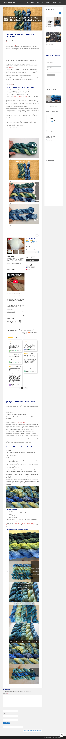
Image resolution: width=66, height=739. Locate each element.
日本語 (60, 2)
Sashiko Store (40, 2)
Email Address (50, 62)
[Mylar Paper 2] (21, 252)
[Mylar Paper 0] (9, 252)
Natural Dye (28, 40)
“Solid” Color (11, 67)
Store (27, 242)
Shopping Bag (51, 120)
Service (54, 2)
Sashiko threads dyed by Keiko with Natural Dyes (18, 45)
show (12, 84)
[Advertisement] (53, 181)
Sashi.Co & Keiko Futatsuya (26, 121)
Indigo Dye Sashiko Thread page (20, 96)
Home (27, 2)
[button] (62, 735)
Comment (5, 693)
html (49, 69)
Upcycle (20, 40)
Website (4, 718)
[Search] (60, 13)
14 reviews (28, 241)
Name (4, 708)
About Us (48, 2)
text (48, 71)
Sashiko (33, 40)
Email (4, 713)
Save (11, 239)
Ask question (34, 241)
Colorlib (52, 737)
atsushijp (15, 40)
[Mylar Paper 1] (15, 252)
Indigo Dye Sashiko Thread (19, 422)
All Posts (32, 2)
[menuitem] (36, 235)
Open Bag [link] (51, 121)
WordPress (61, 737)
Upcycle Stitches (9, 2)
